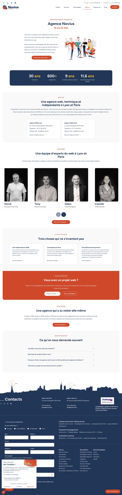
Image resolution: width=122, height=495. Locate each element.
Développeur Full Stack (86, 452)
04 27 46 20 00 (96, 2)
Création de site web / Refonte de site (71, 421)
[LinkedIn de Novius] (7, 3)
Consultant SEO (84, 466)
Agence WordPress (113, 424)
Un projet (9, 428)
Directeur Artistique (85, 463)
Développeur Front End (86, 454)
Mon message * (18, 457)
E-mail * (32, 448)
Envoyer (9, 488)
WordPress (96, 454)
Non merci (7, 486)
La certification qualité (101, 406)
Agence (87, 7)
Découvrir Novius (63, 452)
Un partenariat (33, 428)
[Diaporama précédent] (58, 214)
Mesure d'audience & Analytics (11, 479)
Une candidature (21, 428)
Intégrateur (83, 459)
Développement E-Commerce (82, 424)
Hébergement (62, 426)
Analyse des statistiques (90, 438)
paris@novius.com (47, 407)
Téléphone (7, 448)
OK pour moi (30, 486)
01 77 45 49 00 (115, 2)
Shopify (95, 459)
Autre (43, 428)
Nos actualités (62, 461)
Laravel (95, 452)
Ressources (97, 7)
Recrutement (62, 456)
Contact (114, 7)
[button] (3, 492)
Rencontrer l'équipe (60, 222)
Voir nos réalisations (70, 293)
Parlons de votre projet (41, 57)
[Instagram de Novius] (11, 3)
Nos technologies (99, 450)
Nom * (6, 434)
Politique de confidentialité (66, 466)
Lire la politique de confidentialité (10, 474)
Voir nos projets (86, 260)
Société (7, 441)
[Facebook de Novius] (4, 3)
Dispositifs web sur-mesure (66, 424)
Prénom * (32, 434)
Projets (58, 7)
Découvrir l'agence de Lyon (37, 135)
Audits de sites (62, 432)
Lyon (87, 2)
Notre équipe (62, 454)
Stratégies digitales (73, 432)
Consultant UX (83, 470)
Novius (61, 450)
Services (66, 7)
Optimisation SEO (102, 438)
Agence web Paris (47, 398)
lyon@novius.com (72, 407)
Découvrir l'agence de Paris (71, 135)
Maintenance (62, 438)
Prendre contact (51, 293)
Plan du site (62, 468)
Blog (105, 7)
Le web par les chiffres (65, 459)
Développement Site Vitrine (99, 424)
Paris (106, 2)
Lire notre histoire (16, 260)
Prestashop (96, 456)
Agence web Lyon (72, 398)
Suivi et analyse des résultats (74, 438)
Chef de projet (83, 461)
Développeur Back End (86, 456)
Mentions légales (63, 463)
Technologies (77, 7)
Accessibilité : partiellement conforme (69, 470)
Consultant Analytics (85, 468)
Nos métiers (84, 450)
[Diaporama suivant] (63, 214)
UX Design (99, 432)
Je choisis (19, 486)
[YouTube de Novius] (15, 3)
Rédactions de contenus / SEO (87, 432)
